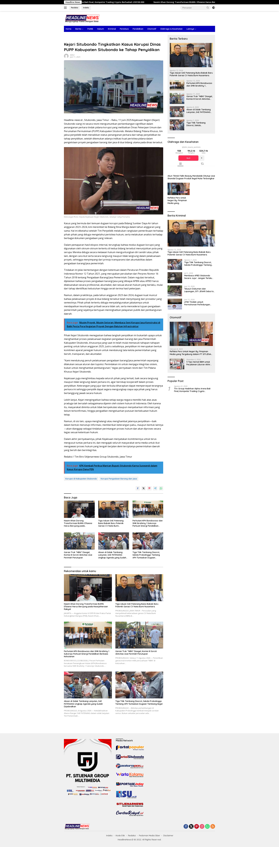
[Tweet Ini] (143, 488)
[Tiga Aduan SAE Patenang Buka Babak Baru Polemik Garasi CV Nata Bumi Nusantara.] (113, 509)
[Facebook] (186, 826)
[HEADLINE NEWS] (82, 18)
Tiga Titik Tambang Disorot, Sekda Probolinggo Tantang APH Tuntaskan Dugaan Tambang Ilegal (146, 555)
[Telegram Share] (155, 488)
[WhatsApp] (207, 826)
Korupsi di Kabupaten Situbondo (81, 478)
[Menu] (66, 7)
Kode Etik (120, 835)
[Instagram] (202, 826)
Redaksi (74, 7)
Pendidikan (138, 29)
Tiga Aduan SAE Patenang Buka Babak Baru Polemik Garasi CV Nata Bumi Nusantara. (111, 523)
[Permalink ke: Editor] (66, 55)
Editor (72, 55)
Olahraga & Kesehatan (171, 29)
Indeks (86, 7)
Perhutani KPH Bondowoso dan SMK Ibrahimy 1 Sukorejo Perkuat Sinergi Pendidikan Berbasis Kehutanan (148, 523)
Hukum (100, 29)
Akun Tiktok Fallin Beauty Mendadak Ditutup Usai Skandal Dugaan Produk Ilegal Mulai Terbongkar (191, 177)
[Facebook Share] (138, 488)
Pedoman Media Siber (149, 835)
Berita (78, 29)
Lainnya (190, 29)
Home (68, 29)
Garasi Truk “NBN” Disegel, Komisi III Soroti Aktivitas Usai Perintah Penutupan (78, 555)
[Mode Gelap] (213, 7)
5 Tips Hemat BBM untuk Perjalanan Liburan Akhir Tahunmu (198, 363)
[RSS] (212, 826)
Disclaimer (168, 835)
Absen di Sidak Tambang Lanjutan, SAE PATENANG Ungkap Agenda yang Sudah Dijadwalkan (112, 555)
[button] (208, 7)
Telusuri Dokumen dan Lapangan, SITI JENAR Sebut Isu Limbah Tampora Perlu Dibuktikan (199, 290)
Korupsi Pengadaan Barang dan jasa (119, 478)
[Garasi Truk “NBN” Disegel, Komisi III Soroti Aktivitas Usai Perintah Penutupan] (79, 541)
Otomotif (151, 29)
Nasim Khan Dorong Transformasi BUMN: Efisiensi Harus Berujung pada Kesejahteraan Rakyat (158, 2)
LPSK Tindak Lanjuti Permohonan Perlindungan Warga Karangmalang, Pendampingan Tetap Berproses (197, 303)
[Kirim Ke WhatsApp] (161, 488)
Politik (90, 29)
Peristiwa (124, 29)
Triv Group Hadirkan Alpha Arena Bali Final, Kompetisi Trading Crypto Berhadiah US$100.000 (192, 390)
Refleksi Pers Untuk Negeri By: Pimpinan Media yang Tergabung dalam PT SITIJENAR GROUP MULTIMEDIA (178, 200)
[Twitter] (191, 826)
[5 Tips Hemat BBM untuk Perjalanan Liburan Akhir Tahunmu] (177, 364)
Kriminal (112, 29)
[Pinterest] (196, 826)
